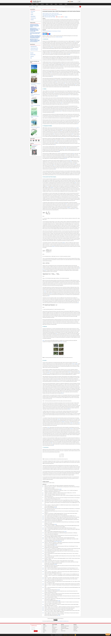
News (51, 4)
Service (62, 624)
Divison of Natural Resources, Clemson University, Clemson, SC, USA (52, 14)
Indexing (32, 19)
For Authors (53, 628)
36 (75, 182)
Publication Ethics (76, 627)
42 (52, 246)
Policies (75, 624)
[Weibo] (38, 140)
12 (64, 83)
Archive (32, 14)
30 (73, 153)
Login (79, 1)
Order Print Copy (32, 54)
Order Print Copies (63, 627)
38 (51, 187)
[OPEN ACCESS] (70, 1)
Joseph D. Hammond (45, 13)
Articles (37, 4)
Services (60, 4)
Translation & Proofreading (64, 628)
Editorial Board (33, 16)
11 (76, 79)
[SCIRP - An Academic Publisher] (35, 1)
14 (69, 94)
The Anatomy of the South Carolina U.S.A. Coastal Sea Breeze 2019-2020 (35, 33)
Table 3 (59, 419)
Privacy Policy (75, 630)
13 (75, 84)
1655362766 (33, 148)
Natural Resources (45, 9)
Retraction (75, 629)
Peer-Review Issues (55, 629)
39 (52, 187)
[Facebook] (33, 140)
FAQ (61, 629)
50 (48, 295)
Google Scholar (56, 541)
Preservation (75, 628)
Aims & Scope (33, 11)
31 (70, 160)
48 (62, 421)
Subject (44, 627)
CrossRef (60, 489)
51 (56, 333)
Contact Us (32, 56)
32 (71, 161)
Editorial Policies (54, 627)
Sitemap (44, 629)
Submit (66, 4)
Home (32, 4)
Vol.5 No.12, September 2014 (52, 9)
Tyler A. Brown (56, 13)
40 (66, 203)
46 (45, 270)
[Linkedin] (36, 140)
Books (47, 4)
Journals (42, 4)
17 (66, 158)
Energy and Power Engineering (35, 127)
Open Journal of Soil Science (35, 73)
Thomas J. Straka (51, 13)
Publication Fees (54, 630)
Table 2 (77, 363)
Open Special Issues (34, 46)
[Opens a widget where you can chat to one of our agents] (107, 634)
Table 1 (73, 363)
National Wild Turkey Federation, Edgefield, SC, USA (50, 15)
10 (52, 76)
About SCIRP (54, 624)
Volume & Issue (63, 630)
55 (51, 442)
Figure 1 (44, 340)
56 (53, 445)
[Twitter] (31, 140)
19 (61, 130)
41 (74, 208)
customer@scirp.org (34, 145)
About (56, 4)
